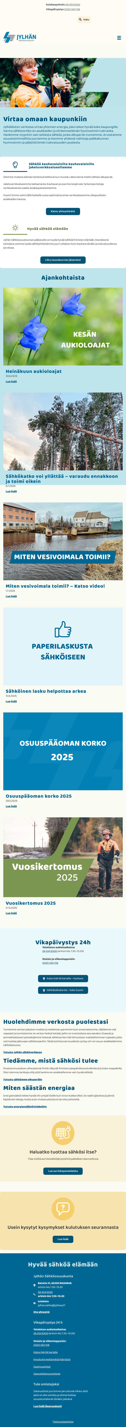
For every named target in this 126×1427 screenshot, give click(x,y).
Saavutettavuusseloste (46, 1374)
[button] (84, 19)
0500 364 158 (72, 9)
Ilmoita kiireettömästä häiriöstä (51, 1359)
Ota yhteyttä (41, 1312)
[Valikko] (119, 37)
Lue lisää (11, 381)
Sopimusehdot (42, 1367)
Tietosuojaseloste (63, 1422)
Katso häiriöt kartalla (45, 1352)
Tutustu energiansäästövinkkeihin (25, 1107)
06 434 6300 (72, 4)
